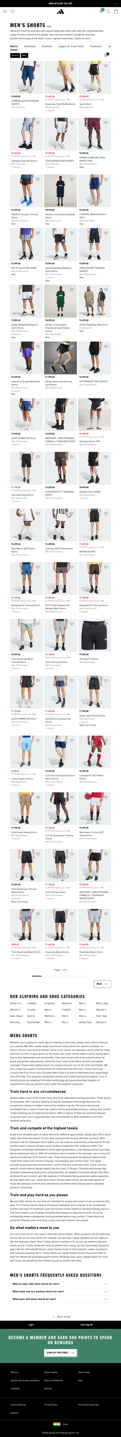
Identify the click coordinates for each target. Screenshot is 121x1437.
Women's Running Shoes (67, 1003)
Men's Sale (102, 1003)
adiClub (48, 1389)
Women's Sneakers (50, 1016)
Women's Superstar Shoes (101, 1022)
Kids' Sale (101, 1016)
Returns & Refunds (53, 1380)
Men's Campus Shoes (83, 1003)
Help (80, 1380)
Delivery (14, 1372)
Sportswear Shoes (33, 1022)
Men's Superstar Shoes (84, 1010)
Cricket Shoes (31, 1010)
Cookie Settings (18, 1405)
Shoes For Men (15, 1003)
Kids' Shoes (16, 1016)
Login (31, 1325)
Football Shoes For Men (67, 1010)
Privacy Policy (51, 1405)
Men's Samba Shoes (65, 1022)
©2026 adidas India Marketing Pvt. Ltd (60, 1433)
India (65, 1424)
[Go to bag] (116, 11)
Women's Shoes (15, 1010)
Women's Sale (101, 1010)
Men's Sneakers (50, 1010)
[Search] (108, 11)
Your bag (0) (87, 1325)
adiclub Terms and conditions (25, 1380)
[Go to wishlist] (12, 11)
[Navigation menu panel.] (5, 11)
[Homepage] (60, 13)
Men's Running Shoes (49, 1022)
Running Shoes (15, 1022)
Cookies (14, 1413)
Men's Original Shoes (66, 1016)
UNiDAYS (15, 1389)
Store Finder (84, 1372)
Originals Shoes (50, 1003)
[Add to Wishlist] (37, 67)
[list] (60, 46)
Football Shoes (31, 1003)
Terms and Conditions (88, 1405)
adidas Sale (85, 1022)
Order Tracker (51, 1372)
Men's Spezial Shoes (83, 1016)
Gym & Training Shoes (31, 1016)
